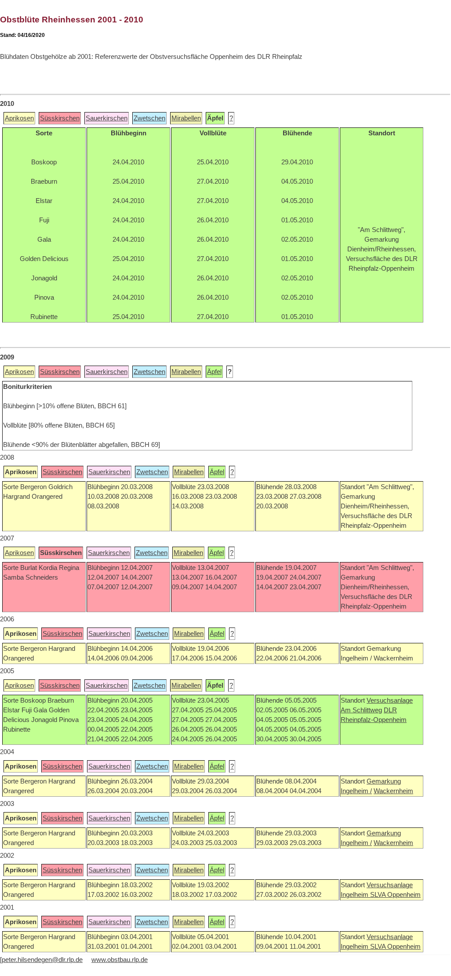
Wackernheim (393, 791)
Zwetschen (149, 118)
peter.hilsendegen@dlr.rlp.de (42, 959)
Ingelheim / (356, 791)
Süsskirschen (60, 118)
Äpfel (214, 371)
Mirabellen (186, 118)
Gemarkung (384, 781)
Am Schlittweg (361, 710)
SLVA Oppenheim (395, 894)
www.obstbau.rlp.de (119, 959)
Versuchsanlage (390, 700)
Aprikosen (19, 118)
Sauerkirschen (106, 118)
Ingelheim (355, 894)
